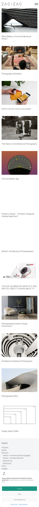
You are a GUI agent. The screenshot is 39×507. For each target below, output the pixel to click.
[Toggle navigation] (35, 4)
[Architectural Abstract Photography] (19, 345)
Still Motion (7, 463)
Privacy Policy (14, 504)
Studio (4, 450)
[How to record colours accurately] (19, 93)
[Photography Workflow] (19, 58)
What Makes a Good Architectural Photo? (16, 37)
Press (4, 466)
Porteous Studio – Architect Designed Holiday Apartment (18, 215)
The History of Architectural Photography (19, 143)
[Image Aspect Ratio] (19, 415)
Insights (5, 469)
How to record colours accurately (16, 108)
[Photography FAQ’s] (19, 380)
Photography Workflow (12, 73)
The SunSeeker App (10, 178)
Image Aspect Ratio (10, 431)
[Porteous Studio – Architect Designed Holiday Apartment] (19, 198)
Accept (19, 489)
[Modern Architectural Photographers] (19, 235)
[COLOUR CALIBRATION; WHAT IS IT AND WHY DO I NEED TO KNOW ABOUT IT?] (19, 270)
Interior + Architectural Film (13, 458)
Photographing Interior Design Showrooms (15, 325)
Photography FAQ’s (10, 396)
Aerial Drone (7, 461)
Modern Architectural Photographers (18, 251)
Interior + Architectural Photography (16, 456)
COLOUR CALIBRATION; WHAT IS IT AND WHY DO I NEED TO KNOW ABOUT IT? (19, 287)
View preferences (19, 500)
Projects (5, 448)
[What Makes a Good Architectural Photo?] (19, 20)
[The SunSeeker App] (19, 163)
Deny (19, 494)
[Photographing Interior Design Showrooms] (19, 308)
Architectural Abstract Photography (17, 361)
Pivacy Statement (23, 504)
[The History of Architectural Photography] (19, 128)
